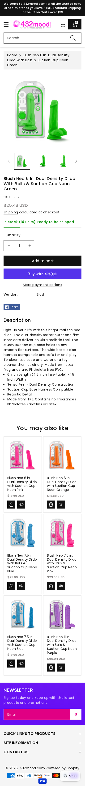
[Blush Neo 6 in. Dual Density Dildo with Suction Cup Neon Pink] (22, 455)
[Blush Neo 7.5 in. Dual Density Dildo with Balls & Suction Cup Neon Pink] (62, 533)
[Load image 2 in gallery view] (42, 161)
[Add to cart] (11, 505)
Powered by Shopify (62, 768)
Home (12, 55)
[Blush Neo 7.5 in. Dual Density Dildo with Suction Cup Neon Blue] (22, 614)
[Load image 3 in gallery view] (63, 161)
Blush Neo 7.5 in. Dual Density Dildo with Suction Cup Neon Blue (22, 643)
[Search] (73, 38)
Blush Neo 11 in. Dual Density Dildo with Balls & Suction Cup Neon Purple (62, 645)
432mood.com (32, 768)
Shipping (11, 212)
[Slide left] (9, 161)
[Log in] (63, 24)
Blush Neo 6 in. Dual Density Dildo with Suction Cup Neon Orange (61, 484)
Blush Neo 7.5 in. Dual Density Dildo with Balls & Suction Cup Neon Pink (62, 563)
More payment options (42, 284)
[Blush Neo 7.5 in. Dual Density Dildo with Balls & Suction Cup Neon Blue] (22, 533)
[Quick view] (21, 505)
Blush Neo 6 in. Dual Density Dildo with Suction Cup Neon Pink (22, 484)
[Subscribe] (75, 714)
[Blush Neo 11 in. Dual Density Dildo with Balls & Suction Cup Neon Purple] (62, 614)
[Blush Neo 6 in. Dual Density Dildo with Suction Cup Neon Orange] (62, 455)
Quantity (12, 235)
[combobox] (42, 38)
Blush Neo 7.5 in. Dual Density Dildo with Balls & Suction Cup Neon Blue (22, 563)
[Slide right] (76, 161)
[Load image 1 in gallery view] (22, 161)
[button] (8, 24)
